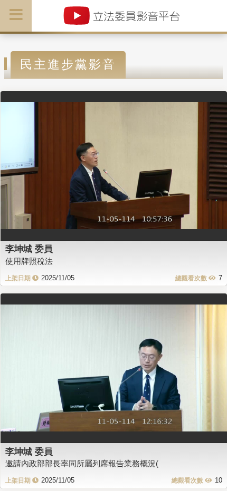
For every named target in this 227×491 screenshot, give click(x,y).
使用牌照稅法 (29, 261)
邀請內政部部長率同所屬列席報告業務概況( (81, 463)
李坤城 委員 (29, 248)
